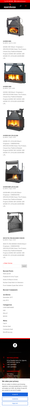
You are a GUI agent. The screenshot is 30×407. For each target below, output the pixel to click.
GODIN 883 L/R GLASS (10, 187)
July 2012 (6, 300)
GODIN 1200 (7, 86)
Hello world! (6, 274)
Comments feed (8, 329)
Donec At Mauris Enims (10, 279)
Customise (15, 399)
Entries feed (7, 326)
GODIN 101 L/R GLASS (10, 135)
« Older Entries (7, 263)
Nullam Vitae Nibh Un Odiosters (13, 282)
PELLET (5, 313)
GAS (4, 310)
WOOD (5, 316)
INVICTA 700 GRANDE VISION (13, 238)
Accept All (15, 394)
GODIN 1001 (7, 41)
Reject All (15, 403)
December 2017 (8, 297)
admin (6, 43)
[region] (15, 392)
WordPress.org (7, 332)
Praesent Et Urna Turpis (10, 276)
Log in (5, 323)
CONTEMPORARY (8, 307)
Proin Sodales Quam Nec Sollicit (13, 285)
